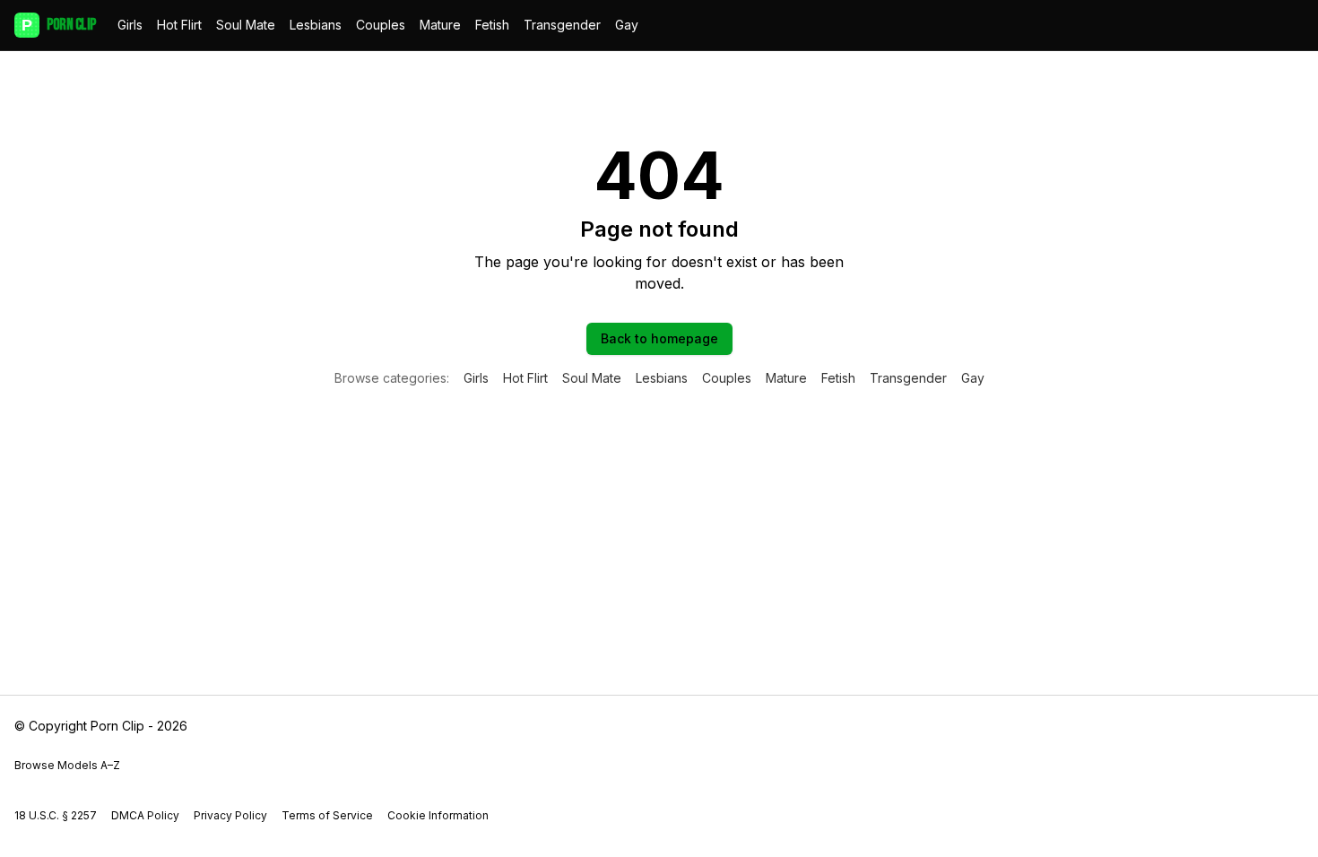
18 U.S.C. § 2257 (55, 815)
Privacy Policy (230, 815)
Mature (440, 24)
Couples (380, 24)
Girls (130, 24)
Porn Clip (59, 24)
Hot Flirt (179, 24)
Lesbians (316, 24)
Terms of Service (327, 815)
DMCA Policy (145, 815)
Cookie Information (438, 815)
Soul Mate (245, 24)
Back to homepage (659, 338)
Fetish (492, 24)
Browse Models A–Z (67, 765)
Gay (626, 24)
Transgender (562, 24)
